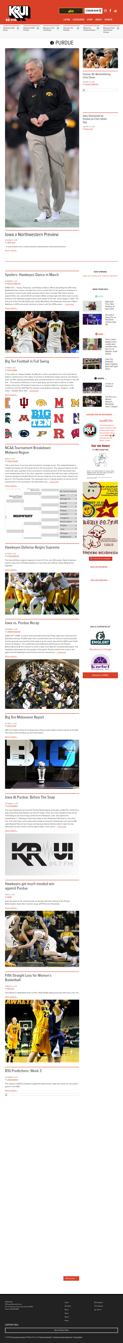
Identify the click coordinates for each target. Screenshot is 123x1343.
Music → (102, 296)
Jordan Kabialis (12, 1080)
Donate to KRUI (100, 675)
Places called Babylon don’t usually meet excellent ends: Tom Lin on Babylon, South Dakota (111, 346)
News (66, 1313)
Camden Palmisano (13, 632)
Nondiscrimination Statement (63, 1337)
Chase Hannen (12, 370)
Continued (69, 304)
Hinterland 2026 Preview (29, 29)
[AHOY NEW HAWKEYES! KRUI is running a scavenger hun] (100, 462)
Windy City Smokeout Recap (89, 29)
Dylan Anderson (13, 556)
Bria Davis (10, 989)
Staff (90, 19)
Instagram (99, 1302)
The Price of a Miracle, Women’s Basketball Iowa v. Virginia (111, 402)
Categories (78, 19)
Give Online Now (61, 1330)
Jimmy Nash (11, 243)
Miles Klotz (89, 129)
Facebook (99, 1306)
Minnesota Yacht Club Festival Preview (109, 30)
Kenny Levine (11, 726)
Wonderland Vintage (100, 649)
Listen (67, 19)
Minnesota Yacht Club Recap (49, 29)
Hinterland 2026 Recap (9, 29)
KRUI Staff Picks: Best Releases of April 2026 (110, 305)
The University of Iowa (17, 1337)
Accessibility (78, 1337)
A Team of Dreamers (109, 385)
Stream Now (92, 10)
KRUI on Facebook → (100, 567)
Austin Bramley (12, 806)
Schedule (68, 1306)
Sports (67, 1317)
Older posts (70, 1278)
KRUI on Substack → (100, 580)
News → (102, 334)
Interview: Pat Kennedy (68, 29)
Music (67, 1310)
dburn (9, 897)
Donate (108, 19)
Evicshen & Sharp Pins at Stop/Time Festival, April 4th (110, 320)
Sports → (102, 378)
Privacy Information (45, 1337)
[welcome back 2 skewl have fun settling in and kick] (100, 499)
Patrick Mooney (12, 461)
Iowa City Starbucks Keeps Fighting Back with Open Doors (111, 364)
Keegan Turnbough (91, 84)
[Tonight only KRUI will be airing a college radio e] (100, 537)
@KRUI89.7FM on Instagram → (100, 414)
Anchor (98, 1310)
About (98, 19)
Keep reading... (11, 250)
